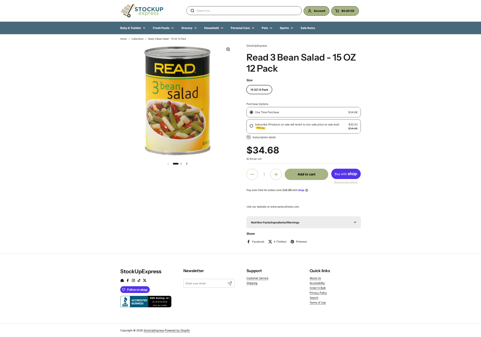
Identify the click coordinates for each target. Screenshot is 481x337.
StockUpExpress (154, 330)
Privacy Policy (318, 292)
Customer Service (257, 278)
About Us (315, 278)
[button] (175, 164)
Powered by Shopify (177, 330)
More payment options (346, 182)
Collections (137, 38)
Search (314, 297)
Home (123, 38)
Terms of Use (318, 302)
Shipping (252, 283)
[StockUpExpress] (142, 11)
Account (319, 11)
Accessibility (317, 283)
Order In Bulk (318, 287)
